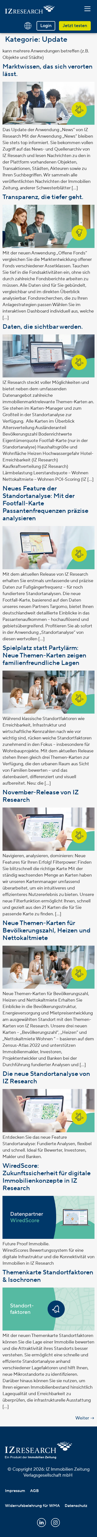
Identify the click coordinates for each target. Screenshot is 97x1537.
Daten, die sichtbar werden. (42, 327)
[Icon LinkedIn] (41, 1522)
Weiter (85, 1418)
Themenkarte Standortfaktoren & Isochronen (47, 1276)
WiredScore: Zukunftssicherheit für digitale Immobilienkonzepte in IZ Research (46, 1177)
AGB (34, 1490)
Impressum (15, 1490)
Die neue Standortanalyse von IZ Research (46, 1078)
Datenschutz (76, 1505)
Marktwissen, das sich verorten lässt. (47, 70)
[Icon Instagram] (55, 1522)
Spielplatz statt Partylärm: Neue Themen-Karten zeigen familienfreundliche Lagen (44, 655)
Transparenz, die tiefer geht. (42, 197)
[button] (87, 9)
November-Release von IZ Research (40, 796)
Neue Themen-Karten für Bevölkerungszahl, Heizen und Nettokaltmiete (46, 930)
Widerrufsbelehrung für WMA (32, 1505)
